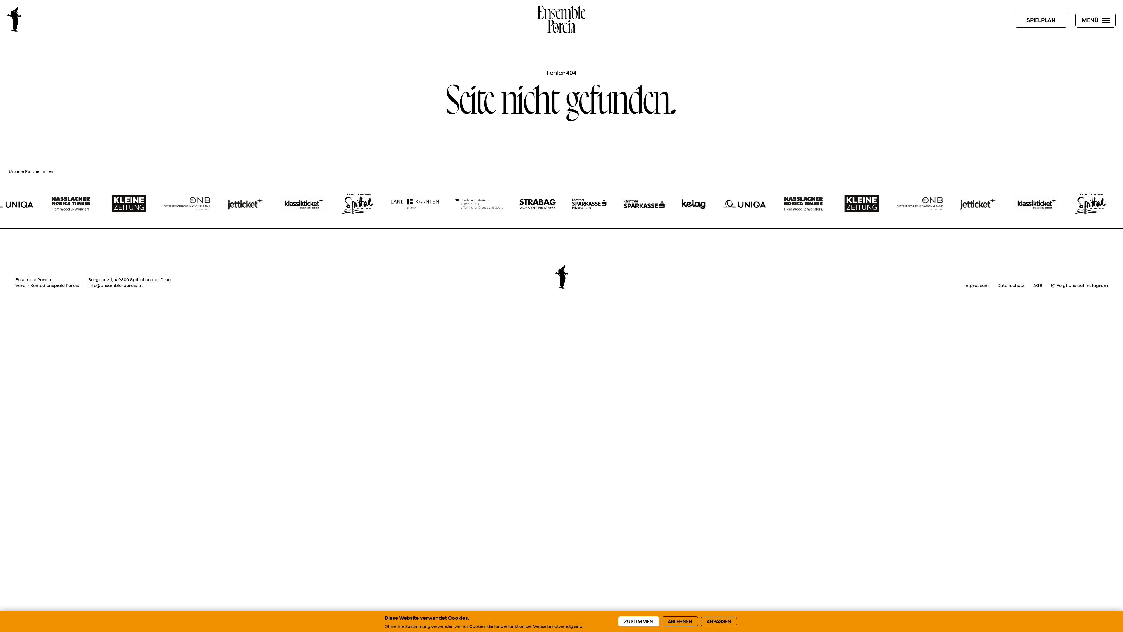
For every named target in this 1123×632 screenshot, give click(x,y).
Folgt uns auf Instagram (1081, 285)
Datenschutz (1011, 285)
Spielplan (1040, 20)
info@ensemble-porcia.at (115, 285)
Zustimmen (638, 621)
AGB (1037, 285)
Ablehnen (680, 621)
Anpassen (719, 621)
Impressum (976, 285)
